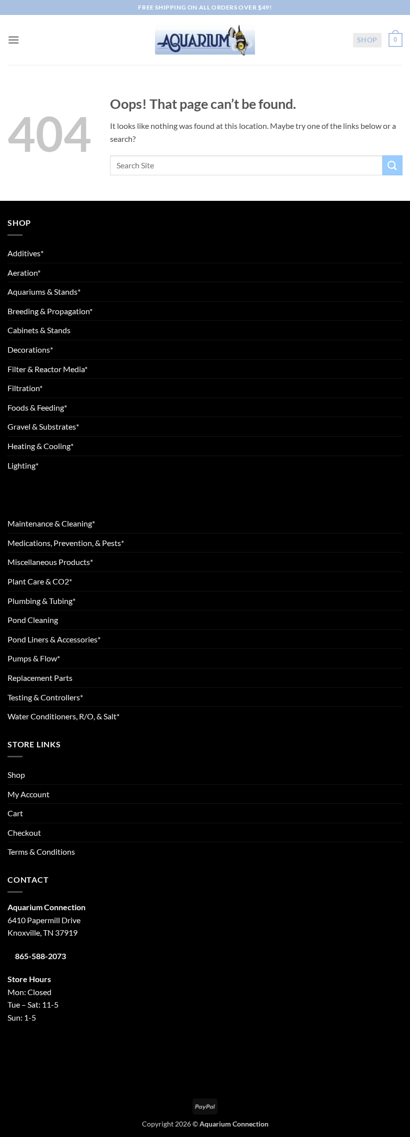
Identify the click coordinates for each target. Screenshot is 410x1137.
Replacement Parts (40, 677)
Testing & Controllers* (45, 697)
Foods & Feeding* (37, 407)
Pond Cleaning (33, 619)
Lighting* (23, 465)
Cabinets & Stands (39, 330)
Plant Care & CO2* (40, 581)
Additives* (26, 253)
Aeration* (24, 272)
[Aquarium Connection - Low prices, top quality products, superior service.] (205, 39)
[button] (14, 39)
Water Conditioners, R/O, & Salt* (64, 716)
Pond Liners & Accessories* (54, 639)
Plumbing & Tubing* (42, 600)
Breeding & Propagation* (50, 311)
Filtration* (25, 388)
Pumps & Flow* (34, 658)
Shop (367, 39)
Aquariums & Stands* (44, 291)
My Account (29, 794)
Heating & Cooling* (41, 446)
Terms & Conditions (41, 851)
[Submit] (392, 165)
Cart (15, 813)
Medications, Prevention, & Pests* (66, 543)
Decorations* (30, 349)
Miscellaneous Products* (50, 562)
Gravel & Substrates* (43, 426)
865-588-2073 (40, 956)
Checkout (24, 832)
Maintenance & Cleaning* (51, 523)
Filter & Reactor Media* (48, 369)
